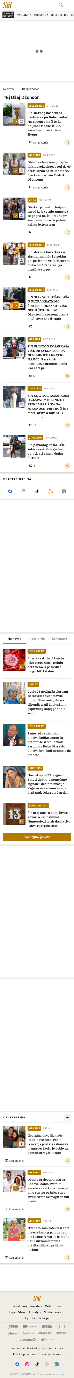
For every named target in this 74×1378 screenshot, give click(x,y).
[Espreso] (47, 1326)
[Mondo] (30, 1326)
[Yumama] (28, 1339)
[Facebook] (10, 491)
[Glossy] (13, 1333)
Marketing (33, 1348)
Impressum (18, 1348)
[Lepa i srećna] (28, 1333)
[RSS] (50, 491)
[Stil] (6, 5)
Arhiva (59, 1348)
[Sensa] (61, 1333)
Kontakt (47, 1348)
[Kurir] (13, 1326)
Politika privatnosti (25, 1354)
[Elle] (61, 1326)
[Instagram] (23, 491)
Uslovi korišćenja (50, 1354)
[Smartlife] (44, 1333)
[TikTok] (37, 491)
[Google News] (64, 491)
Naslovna (9, 89)
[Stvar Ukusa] (47, 1339)
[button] (39, 142)
